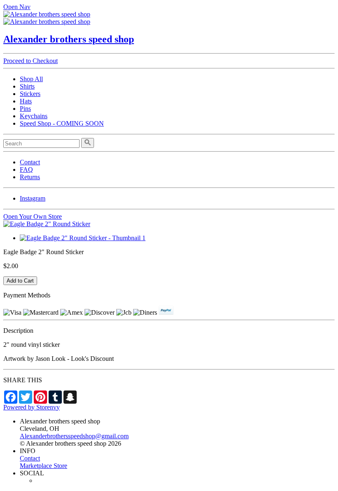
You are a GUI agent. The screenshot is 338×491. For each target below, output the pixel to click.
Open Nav (17, 6)
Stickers (30, 93)
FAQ (26, 169)
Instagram (32, 198)
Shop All (31, 78)
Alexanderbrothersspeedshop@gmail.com (74, 436)
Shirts (27, 86)
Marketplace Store (43, 465)
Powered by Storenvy (31, 407)
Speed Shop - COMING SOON (62, 123)
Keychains (33, 115)
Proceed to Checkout (30, 60)
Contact (30, 162)
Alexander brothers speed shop (68, 39)
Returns (30, 176)
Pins (25, 108)
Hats (26, 101)
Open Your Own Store (32, 216)
